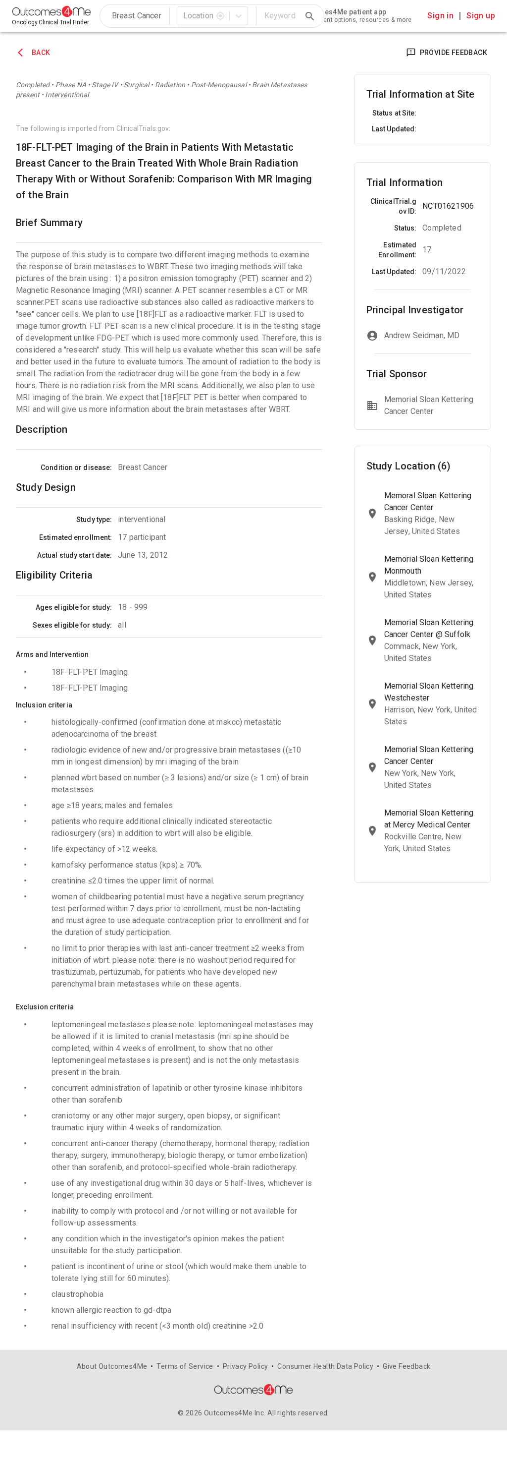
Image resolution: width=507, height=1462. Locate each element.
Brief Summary (49, 223)
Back (41, 53)
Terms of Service (184, 1366)
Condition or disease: (76, 467)
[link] (328, 16)
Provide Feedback (453, 53)
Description (42, 429)
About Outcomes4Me (112, 1366)
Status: (405, 228)
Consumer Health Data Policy (325, 1366)
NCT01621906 (448, 206)
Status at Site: (394, 113)
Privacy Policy (245, 1366)
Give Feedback (406, 1366)
